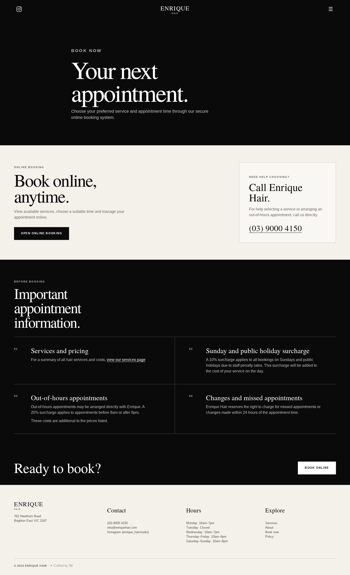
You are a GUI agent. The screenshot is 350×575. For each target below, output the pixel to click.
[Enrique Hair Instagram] (19, 9)
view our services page (126, 360)
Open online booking (41, 233)
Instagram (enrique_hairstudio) (128, 532)
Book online (317, 467)
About (269, 527)
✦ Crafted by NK (61, 565)
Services (271, 523)
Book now (272, 532)
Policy (269, 536)
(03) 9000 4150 (275, 228)
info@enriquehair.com (122, 527)
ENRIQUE (175, 9)
